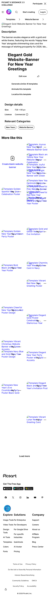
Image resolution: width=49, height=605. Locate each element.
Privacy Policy (31, 564)
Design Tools (6, 531)
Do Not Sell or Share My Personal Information (24, 570)
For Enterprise (20, 520)
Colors (6, 547)
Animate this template (21, 89)
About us (36, 529)
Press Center (37, 547)
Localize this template (21, 94)
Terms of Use (17, 564)
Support (35, 520)
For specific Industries (19, 535)
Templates (7, 542)
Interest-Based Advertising (24, 575)
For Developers (20, 525)
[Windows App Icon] (29, 489)
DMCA (34, 581)
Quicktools (18, 542)
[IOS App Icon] (7, 489)
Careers (35, 525)
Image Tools (8, 520)
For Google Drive (21, 529)
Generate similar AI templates (24, 84)
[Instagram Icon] (20, 497)
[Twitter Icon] (13, 497)
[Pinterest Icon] (42, 497)
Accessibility (31, 586)
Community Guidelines (20, 581)
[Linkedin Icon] (27, 497)
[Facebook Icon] (5, 497)
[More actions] (45, 147)
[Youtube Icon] (35, 497)
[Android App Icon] (18, 489)
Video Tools (8, 525)
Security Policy (18, 586)
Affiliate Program (35, 535)
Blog (34, 542)
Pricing (17, 551)
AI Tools (6, 537)
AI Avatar (18, 547)
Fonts (5, 551)
